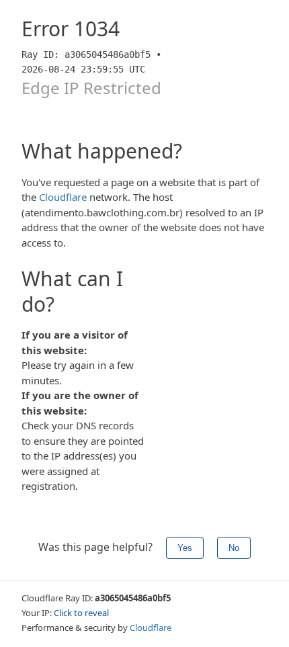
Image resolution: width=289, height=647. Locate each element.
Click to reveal (81, 613)
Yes (184, 548)
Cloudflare (63, 197)
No (234, 548)
